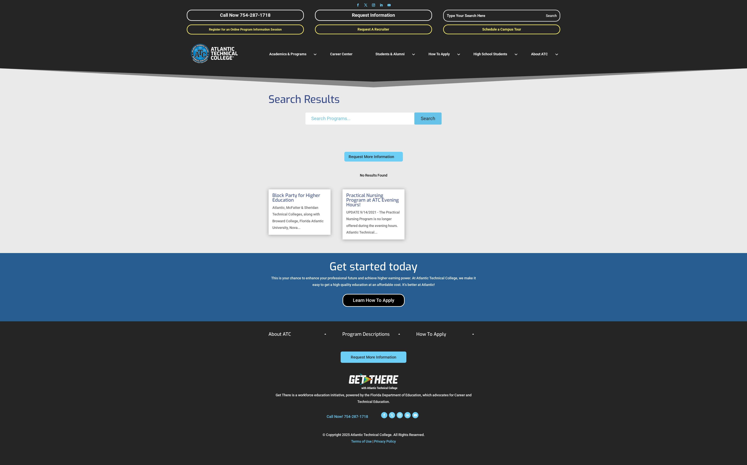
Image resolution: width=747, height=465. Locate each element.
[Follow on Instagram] (373, 5)
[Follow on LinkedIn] (381, 5)
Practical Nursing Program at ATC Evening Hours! (372, 200)
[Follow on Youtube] (389, 5)
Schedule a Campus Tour (501, 29)
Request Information (373, 15)
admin (274, 454)
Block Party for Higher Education (296, 197)
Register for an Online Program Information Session (245, 29)
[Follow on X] (366, 5)
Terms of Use (361, 441)
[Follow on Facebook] (358, 5)
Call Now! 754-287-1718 (347, 416)
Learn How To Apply (373, 300)
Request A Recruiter (373, 29)
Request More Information (371, 156)
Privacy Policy (385, 441)
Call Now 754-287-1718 (245, 15)
